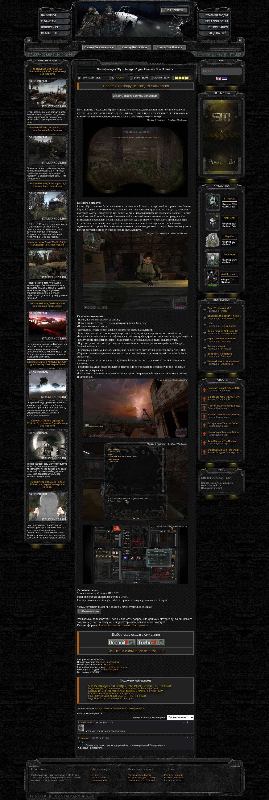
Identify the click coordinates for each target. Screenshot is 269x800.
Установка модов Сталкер (142, 777)
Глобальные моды (117, 667)
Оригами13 (227, 364)
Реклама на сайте (173, 775)
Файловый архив (110, 669)
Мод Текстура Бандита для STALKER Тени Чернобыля (117, 696)
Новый (130, 708)
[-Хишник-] (82, 745)
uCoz (179, 780)
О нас (94, 775)
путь (97, 708)
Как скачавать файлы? (140, 775)
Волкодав (226, 341)
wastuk (224, 311)
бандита (139, 708)
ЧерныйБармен (229, 326)
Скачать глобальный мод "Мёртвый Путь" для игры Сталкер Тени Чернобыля (129, 685)
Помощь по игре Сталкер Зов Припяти (123, 625)
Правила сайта (99, 780)
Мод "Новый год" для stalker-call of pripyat (110, 698)
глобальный (119, 708)
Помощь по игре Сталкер (141, 780)
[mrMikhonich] (82, 731)
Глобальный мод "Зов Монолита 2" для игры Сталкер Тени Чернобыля (125, 691)
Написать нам (99, 777)
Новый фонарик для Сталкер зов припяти (110, 693)
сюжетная (106, 708)
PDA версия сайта (173, 777)
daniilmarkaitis (228, 318)
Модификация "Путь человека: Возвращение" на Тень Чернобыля (123, 688)
